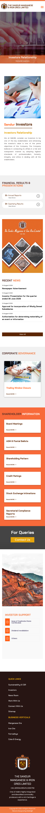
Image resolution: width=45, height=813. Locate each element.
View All (22, 334)
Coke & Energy (14, 739)
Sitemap (11, 711)
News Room (13, 695)
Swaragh (30, 811)
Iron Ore (11, 728)
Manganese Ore (15, 723)
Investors (12, 690)
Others (14, 638)
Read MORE (10, 394)
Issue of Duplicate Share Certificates (21, 622)
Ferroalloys (13, 734)
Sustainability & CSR (17, 685)
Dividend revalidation (20, 630)
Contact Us (22, 540)
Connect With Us (15, 706)
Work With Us (14, 701)
